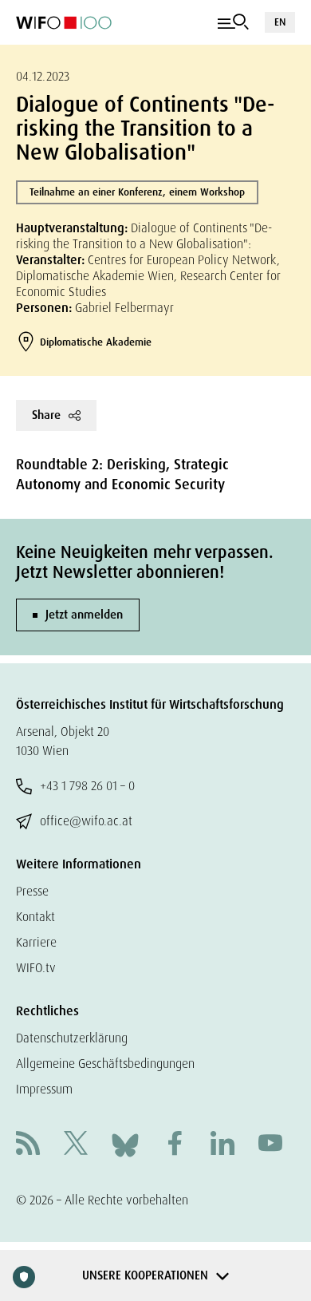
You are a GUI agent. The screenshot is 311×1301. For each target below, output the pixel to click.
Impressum (44, 1089)
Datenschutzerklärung (72, 1038)
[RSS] (28, 1145)
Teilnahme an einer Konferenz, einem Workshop (137, 192)
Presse (32, 891)
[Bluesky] (125, 1144)
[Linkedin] (222, 1145)
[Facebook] (175, 1145)
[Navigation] (233, 22)
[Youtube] (270, 1145)
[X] (76, 1145)
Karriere (36, 942)
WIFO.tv (36, 967)
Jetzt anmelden (84, 615)
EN (279, 22)
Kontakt (35, 916)
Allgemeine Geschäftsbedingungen (105, 1063)
